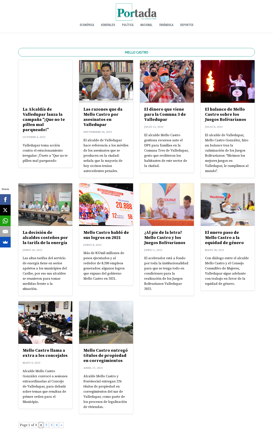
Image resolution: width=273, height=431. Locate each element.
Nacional (146, 25)
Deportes (186, 25)
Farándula (166, 25)
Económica (87, 25)
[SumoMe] (5, 242)
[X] (5, 210)
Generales (108, 25)
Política (128, 25)
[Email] (5, 231)
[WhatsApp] (5, 221)
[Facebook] (5, 199)
